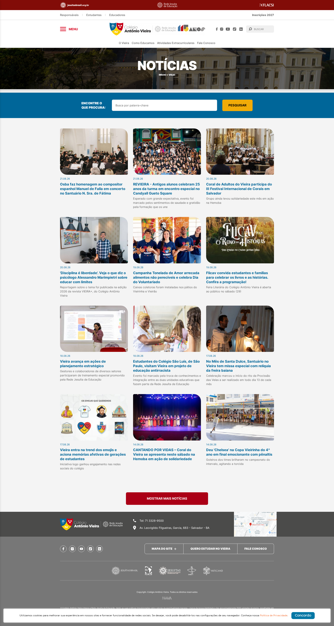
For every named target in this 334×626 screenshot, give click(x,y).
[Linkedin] (241, 29)
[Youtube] (228, 29)
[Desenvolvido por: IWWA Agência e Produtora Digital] (167, 598)
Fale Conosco (206, 43)
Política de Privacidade (273, 616)
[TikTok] (234, 29)
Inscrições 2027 (263, 15)
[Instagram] (221, 29)
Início (162, 75)
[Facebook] (217, 29)
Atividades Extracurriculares (175, 43)
